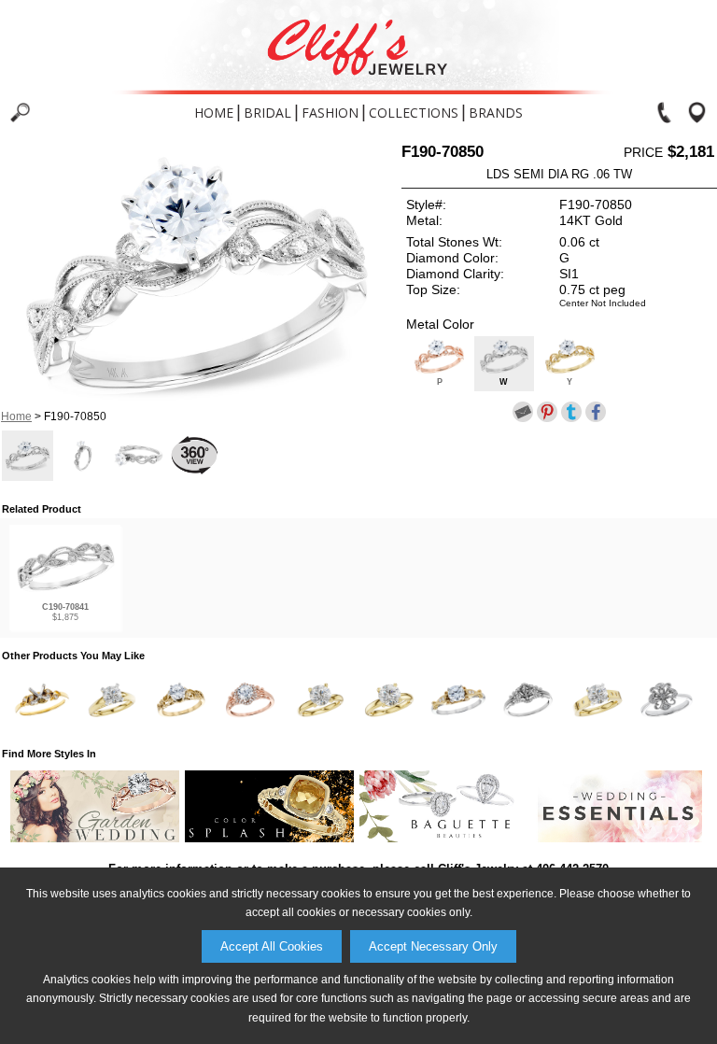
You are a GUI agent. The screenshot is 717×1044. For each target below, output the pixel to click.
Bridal (267, 112)
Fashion (330, 112)
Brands (496, 112)
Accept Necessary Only (433, 946)
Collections (413, 112)
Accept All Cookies (271, 946)
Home (213, 112)
